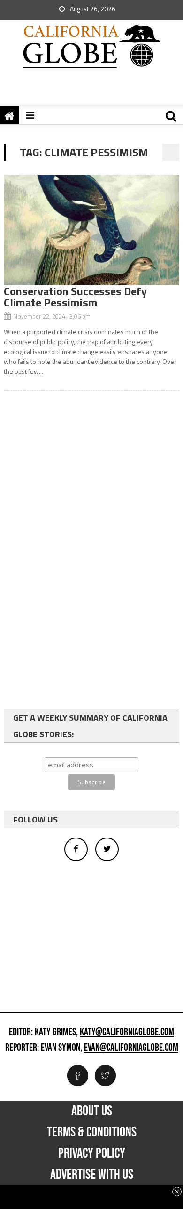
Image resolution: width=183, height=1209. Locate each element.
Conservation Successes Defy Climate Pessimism (75, 296)
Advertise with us (91, 1174)
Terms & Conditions (92, 1132)
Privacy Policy (91, 1153)
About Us (91, 1111)
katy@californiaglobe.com (127, 1032)
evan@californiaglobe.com (131, 1048)
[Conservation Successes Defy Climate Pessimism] (91, 230)
